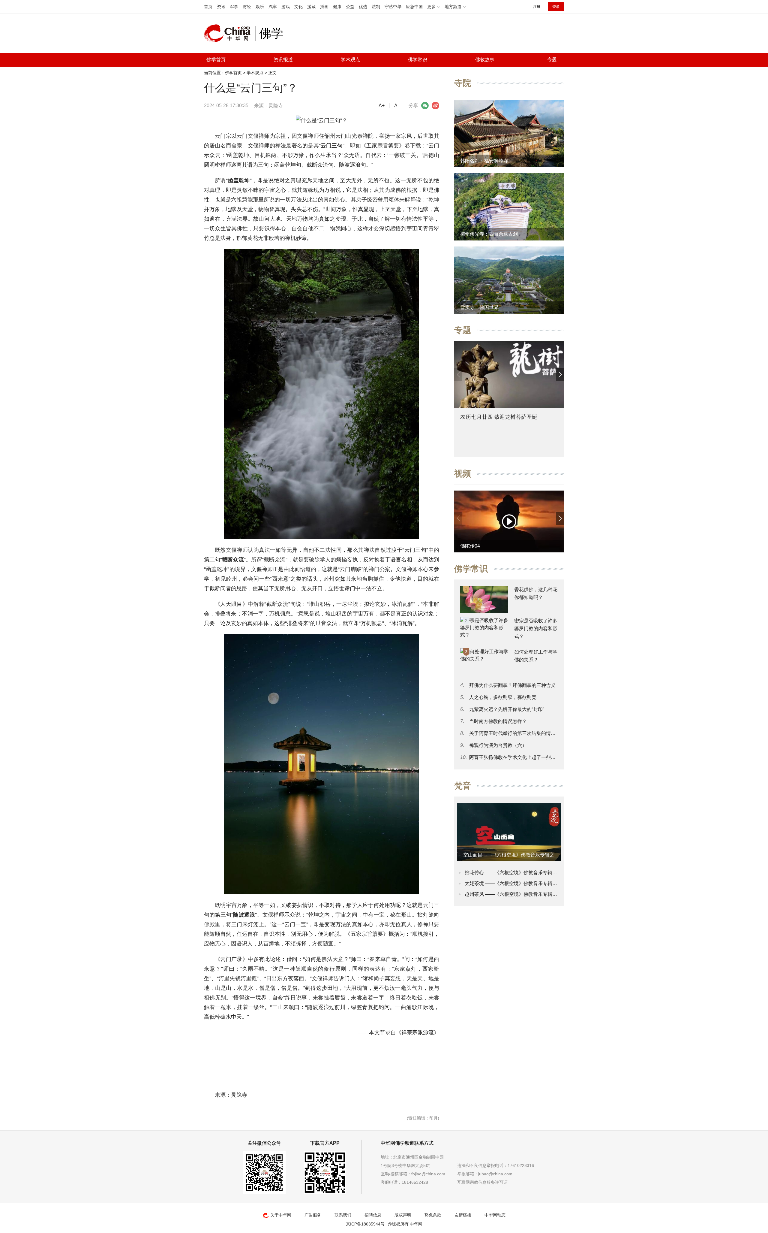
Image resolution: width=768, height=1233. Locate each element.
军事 (234, 6)
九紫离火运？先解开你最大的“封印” (506, 709)
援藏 (311, 6)
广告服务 (312, 1215)
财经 (247, 6)
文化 (298, 6)
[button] (560, 374)
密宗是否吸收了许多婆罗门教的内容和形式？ (535, 628)
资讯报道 (283, 59)
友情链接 (462, 1215)
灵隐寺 (275, 105)
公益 (350, 6)
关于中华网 (280, 1215)
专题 (552, 59)
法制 (376, 6)
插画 (324, 6)
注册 (536, 7)
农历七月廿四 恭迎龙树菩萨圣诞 (498, 417)
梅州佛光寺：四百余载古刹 (489, 234)
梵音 (462, 785)
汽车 (272, 6)
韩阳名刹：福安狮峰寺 (484, 160)
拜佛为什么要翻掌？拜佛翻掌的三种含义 (512, 685)
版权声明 (402, 1215)
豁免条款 (432, 1215)
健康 (337, 6)
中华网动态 (495, 1215)
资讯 (221, 6)
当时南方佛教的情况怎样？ (498, 721)
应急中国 (414, 6)
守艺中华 (393, 6)
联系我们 (342, 1215)
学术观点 (350, 59)
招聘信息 (372, 1215)
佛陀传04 (470, 546)
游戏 (285, 6)
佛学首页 (216, 59)
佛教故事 (484, 59)
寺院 (462, 83)
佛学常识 (417, 59)
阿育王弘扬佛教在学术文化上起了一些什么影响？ (522, 757)
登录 (556, 7)
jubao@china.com (495, 1173)
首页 (208, 6)
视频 (462, 473)
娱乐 (260, 6)
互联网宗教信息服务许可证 (482, 1182)
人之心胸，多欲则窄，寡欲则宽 (502, 697)
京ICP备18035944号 (365, 1224)
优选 (363, 6)
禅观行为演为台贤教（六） (498, 745)
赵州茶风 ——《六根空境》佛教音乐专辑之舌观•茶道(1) (524, 894)
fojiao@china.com (428, 1173)
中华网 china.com (229, 33)
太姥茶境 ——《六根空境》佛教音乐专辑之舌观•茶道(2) (524, 883)
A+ (382, 105)
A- (396, 105)
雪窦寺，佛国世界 (479, 307)
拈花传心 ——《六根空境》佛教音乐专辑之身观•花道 (521, 872)
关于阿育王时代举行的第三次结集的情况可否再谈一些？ (529, 733)
